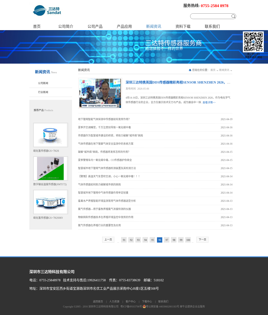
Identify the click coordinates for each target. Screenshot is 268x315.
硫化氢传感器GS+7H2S (46, 150)
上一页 (108, 239)
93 (138, 240)
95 (152, 240)
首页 (37, 26)
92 (131, 240)
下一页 (202, 239)
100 (188, 240)
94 (145, 240)
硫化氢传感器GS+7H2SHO (48, 217)
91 (124, 240)
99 (181, 240)
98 (174, 240)
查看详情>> (209, 102)
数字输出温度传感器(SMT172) (50, 184)
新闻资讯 (224, 70)
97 (167, 240)
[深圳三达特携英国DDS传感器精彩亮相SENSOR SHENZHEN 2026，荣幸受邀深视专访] (100, 80)
